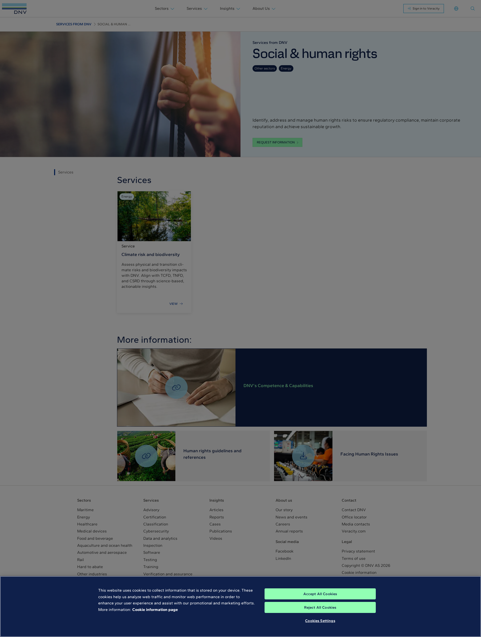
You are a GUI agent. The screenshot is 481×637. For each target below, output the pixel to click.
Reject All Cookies (320, 607)
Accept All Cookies (320, 594)
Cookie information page (155, 609)
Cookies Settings (320, 620)
